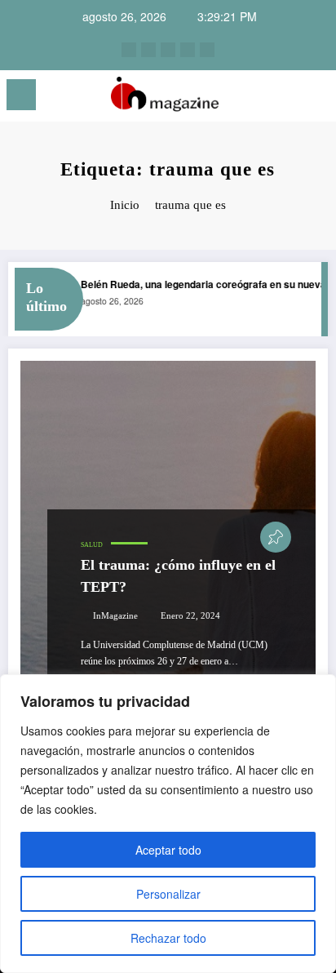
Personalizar (168, 894)
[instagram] (129, 49)
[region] (168, 823)
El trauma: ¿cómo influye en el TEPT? (178, 576)
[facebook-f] (187, 49)
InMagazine (115, 615)
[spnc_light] (315, 99)
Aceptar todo (168, 850)
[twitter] (168, 49)
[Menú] (21, 94)
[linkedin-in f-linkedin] (148, 49)
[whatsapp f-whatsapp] (207, 49)
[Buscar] (287, 98)
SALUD (92, 545)
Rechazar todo (168, 938)
